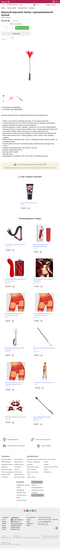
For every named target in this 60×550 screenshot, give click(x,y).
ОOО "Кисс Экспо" (16, 109)
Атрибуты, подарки (11, 7)
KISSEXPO (16, 107)
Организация (15, 517)
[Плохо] (2, 38)
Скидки (21, 4)
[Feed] (25, 510)
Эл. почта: (44, 521)
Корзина (28, 519)
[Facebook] (27, 510)
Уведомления (30, 523)
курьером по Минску (27, 164)
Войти (57, 1)
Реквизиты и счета (15, 529)
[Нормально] (6, 38)
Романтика (31, 7)
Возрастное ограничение (17, 523)
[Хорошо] (8, 38)
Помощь (29, 525)
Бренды (4, 529)
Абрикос (3, 7)
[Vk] (33, 510)
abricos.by (3, 536)
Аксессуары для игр (22, 7)
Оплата (54, 4)
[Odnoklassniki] (35, 510)
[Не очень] (4, 38)
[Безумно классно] (10, 38)
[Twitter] (30, 510)
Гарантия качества (15, 527)
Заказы (28, 521)
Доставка (48, 4)
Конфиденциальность (16, 525)
